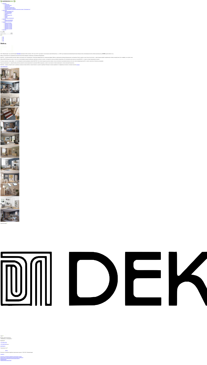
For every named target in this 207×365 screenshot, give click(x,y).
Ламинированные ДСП (9, 11)
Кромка (6, 16)
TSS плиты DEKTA (8, 12)
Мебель (6, 14)
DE (3, 40)
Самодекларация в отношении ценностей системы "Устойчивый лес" (17, 9)
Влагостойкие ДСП (8, 15)
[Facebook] (1, 350)
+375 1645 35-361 (3, 342)
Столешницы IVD (8, 13)
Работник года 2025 (8, 23)
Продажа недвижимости (9, 18)
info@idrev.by (2, 346)
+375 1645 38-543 (3, 344)
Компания (4, 3)
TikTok (6, 350)
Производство (7, 6)
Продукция (5, 10)
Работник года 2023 (8, 25)
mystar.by (78, 64)
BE (3, 37)
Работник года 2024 (8, 24)
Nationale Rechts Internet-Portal (5, 360)
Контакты (4, 29)
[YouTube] (4, 350)
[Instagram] (3, 350)
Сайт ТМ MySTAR (3, 66)
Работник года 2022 (8, 26)
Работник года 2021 (8, 27)
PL (3, 39)
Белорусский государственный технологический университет (11, 357)
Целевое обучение (8, 22)
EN (3, 38)
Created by (2, 354)
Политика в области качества (10, 8)
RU (3, 36)
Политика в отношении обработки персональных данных (11, 356)
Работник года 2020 (8, 28)
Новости (4, 19)
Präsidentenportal (3, 359)
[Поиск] (12, 33)
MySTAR (18, 53)
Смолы (6, 17)
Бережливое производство (9, 7)
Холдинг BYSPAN (8, 5)
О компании (7, 4)
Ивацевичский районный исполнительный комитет (10, 358)
